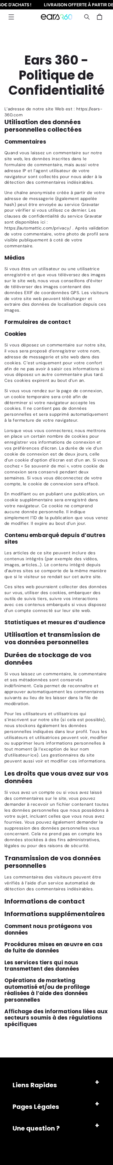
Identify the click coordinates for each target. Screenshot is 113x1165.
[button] (11, 17)
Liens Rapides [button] (35, 1085)
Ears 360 (63, 1163)
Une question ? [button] (36, 1128)
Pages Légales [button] (36, 1106)
